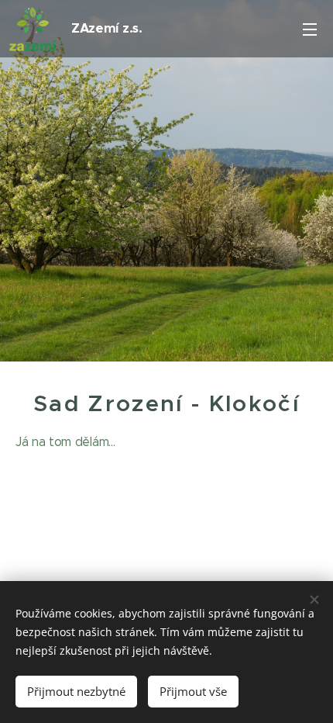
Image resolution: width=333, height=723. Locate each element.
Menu (309, 28)
